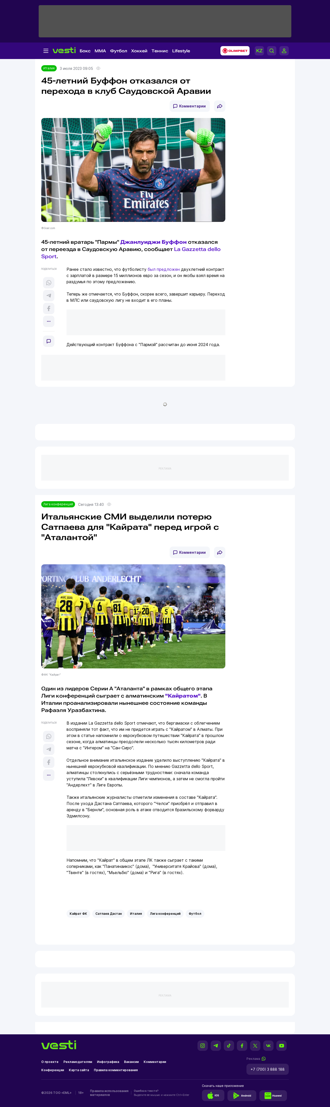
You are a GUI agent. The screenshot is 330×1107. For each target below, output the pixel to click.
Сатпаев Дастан (108, 914)
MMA (100, 50)
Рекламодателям (77, 1062)
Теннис (160, 50)
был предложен (164, 269)
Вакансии (131, 1062)
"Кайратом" (183, 696)
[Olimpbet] (233, 50)
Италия (49, 68)
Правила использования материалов (109, 1093)
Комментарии (192, 106)
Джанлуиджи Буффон (153, 242)
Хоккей (139, 50)
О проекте (50, 1062)
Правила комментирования (116, 1070)
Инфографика (108, 1062)
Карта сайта (79, 1070)
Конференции (52, 1070)
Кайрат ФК (78, 914)
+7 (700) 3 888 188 (268, 1069)
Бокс (85, 50)
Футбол (118, 50)
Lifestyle (181, 50)
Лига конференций (58, 504)
